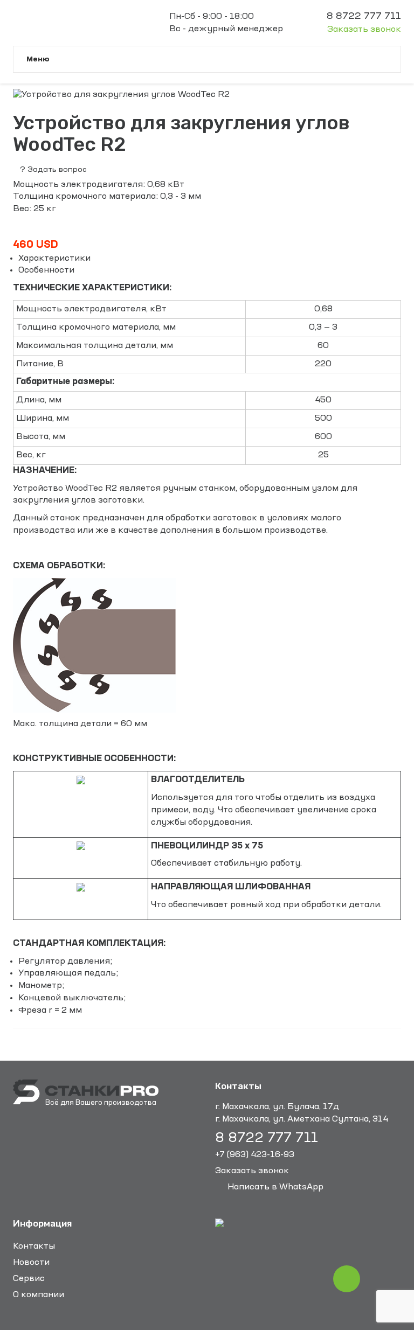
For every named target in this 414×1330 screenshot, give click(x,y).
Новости (31, 1262)
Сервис (29, 1279)
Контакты (34, 1246)
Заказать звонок (364, 29)
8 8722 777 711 (266, 1138)
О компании (38, 1295)
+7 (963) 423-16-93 (254, 1155)
